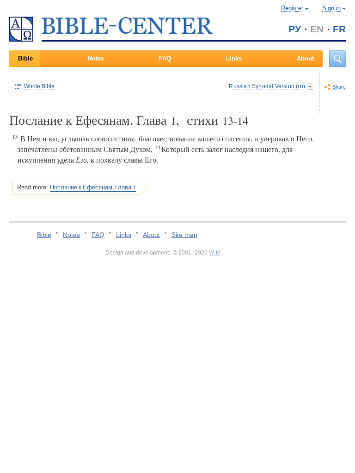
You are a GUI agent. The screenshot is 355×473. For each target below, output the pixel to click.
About (305, 58)
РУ (294, 29)
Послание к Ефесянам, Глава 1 (93, 187)
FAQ (165, 58)
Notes (96, 58)
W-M (214, 252)
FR (339, 29)
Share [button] (339, 87)
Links (234, 58)
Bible (25, 58)
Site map (184, 234)
